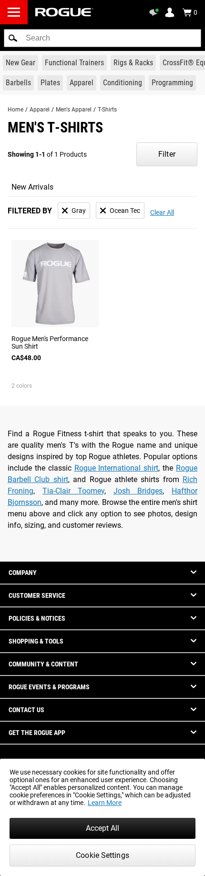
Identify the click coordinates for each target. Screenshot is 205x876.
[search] (102, 38)
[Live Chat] (155, 12)
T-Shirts (107, 109)
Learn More (105, 802)
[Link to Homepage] (64, 12)
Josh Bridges (138, 490)
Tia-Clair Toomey (73, 490)
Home (15, 109)
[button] (13, 38)
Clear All (162, 212)
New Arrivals (32, 186)
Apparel (40, 109)
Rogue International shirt (116, 468)
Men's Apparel (74, 109)
